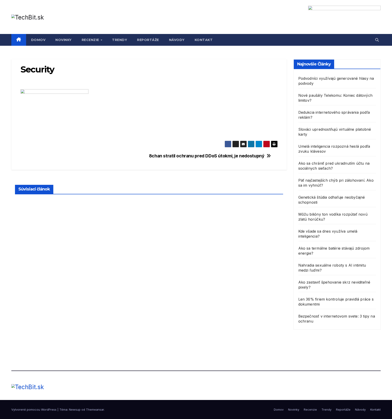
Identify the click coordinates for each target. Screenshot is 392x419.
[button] (377, 40)
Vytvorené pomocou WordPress (34, 409)
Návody (177, 40)
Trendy (119, 40)
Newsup (75, 409)
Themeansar (95, 409)
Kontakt (204, 40)
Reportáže (148, 40)
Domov (38, 40)
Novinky (63, 40)
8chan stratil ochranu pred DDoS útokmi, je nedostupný (207, 156)
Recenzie (91, 40)
